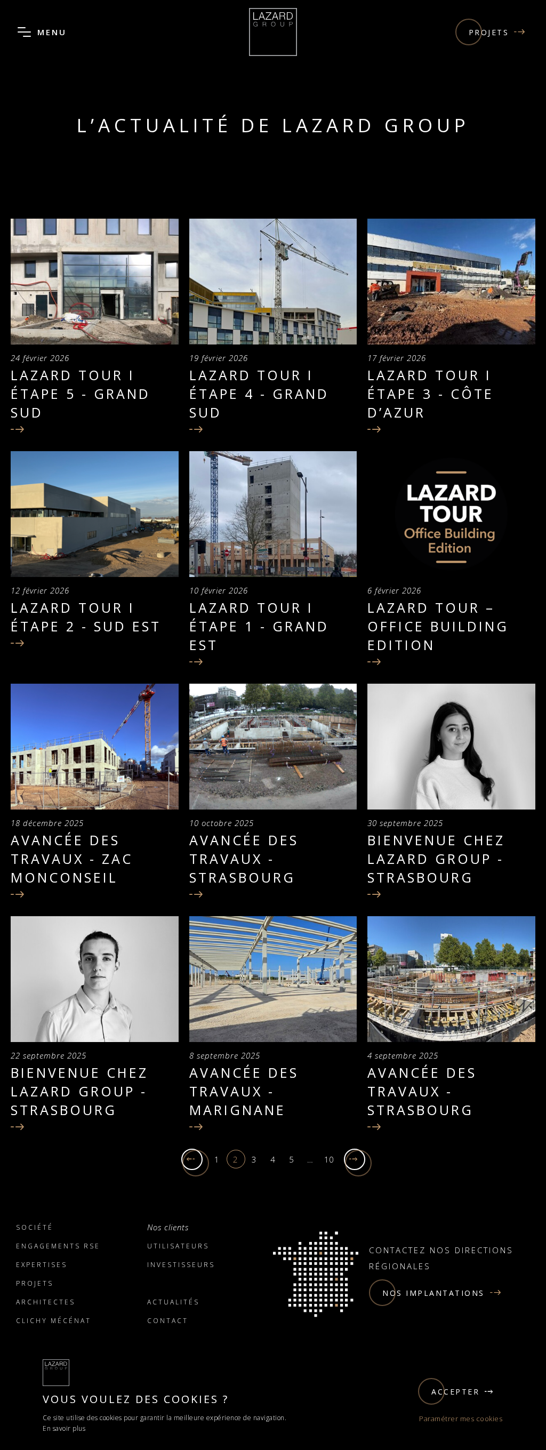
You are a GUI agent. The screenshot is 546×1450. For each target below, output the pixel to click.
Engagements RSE (58, 1246)
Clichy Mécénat (53, 1320)
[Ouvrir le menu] (24, 32)
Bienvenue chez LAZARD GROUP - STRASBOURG (436, 858)
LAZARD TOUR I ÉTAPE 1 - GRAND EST (259, 626)
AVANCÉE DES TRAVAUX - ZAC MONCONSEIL (72, 858)
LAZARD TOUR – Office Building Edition (438, 626)
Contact (167, 1320)
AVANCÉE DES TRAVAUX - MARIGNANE (244, 1091)
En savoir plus (64, 1428)
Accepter (455, 1392)
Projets (489, 32)
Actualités (173, 1302)
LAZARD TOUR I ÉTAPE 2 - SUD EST (86, 616)
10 (329, 1159)
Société (34, 1227)
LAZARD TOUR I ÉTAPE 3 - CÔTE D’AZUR (430, 393)
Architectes (45, 1302)
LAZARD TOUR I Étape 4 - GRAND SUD (259, 393)
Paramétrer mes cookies (460, 1418)
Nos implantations (433, 1293)
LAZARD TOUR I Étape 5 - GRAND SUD (80, 393)
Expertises (41, 1264)
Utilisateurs (178, 1246)
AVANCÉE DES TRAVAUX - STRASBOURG (244, 858)
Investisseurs (181, 1264)
